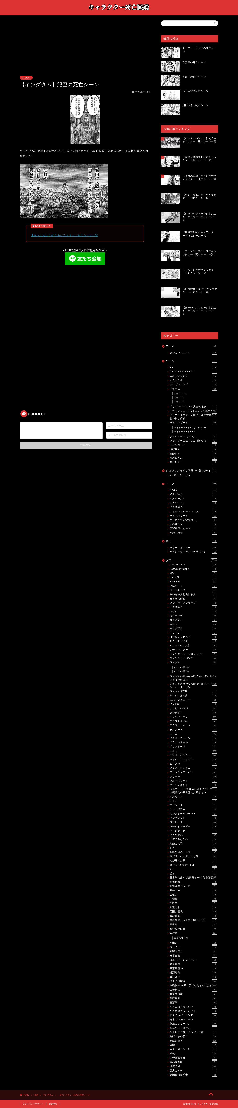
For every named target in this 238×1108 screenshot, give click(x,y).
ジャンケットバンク (193, 658)
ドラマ (191, 483)
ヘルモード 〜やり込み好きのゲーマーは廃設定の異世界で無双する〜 (193, 791)
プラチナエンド (193, 785)
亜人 (193, 847)
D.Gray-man (193, 564)
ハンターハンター (193, 755)
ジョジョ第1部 (181, 667)
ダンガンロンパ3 (193, 352)
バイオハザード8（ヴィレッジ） (190, 427)
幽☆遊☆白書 (193, 928)
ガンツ (193, 624)
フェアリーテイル (193, 768)
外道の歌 (193, 907)
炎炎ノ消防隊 (193, 981)
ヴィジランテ (192, 830)
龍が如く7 (193, 462)
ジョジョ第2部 (181, 671)
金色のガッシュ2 (192, 1049)
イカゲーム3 (193, 503)
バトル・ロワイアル (193, 759)
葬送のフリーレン (193, 1023)
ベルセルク (193, 796)
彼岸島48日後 (181, 938)
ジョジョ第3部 (193, 691)
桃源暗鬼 (193, 972)
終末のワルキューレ (193, 1019)
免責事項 (53, 1104)
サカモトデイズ (193, 641)
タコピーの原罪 (192, 708)
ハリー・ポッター (193, 547)
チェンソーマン (193, 717)
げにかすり (192, 586)
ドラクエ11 (180, 394)
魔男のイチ (192, 1070)
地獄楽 (193, 899)
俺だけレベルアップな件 (193, 856)
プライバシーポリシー (32, 1104)
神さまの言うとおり (193, 1006)
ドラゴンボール (193, 742)
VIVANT (192, 490)
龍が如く (193, 453)
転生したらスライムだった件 (193, 1032)
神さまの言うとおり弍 (193, 1011)
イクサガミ (193, 507)
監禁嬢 (192, 1002)
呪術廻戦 (193, 881)
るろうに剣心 (192, 598)
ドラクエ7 (179, 398)
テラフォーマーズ (193, 725)
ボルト (193, 801)
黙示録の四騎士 (193, 1074)
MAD (192, 573)
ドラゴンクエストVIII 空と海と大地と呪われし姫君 (193, 417)
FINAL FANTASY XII (193, 371)
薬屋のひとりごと (192, 1028)
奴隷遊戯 (193, 916)
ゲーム (191, 361)
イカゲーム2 (193, 498)
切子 (192, 873)
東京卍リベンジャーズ (193, 960)
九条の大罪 (193, 843)
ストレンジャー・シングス (193, 511)
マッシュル (192, 805)
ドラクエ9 (179, 402)
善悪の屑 (193, 890)
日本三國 (193, 955)
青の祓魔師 (192, 1062)
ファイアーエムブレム (192, 436)
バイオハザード (193, 422)
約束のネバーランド (193, 1015)
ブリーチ (193, 776)
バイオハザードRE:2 (184, 431)
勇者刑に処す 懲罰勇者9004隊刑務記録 (193, 877)
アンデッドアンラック (193, 603)
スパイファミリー (193, 700)
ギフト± (192, 632)
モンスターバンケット (192, 813)
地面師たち (193, 524)
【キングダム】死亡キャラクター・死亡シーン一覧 (64, 235)
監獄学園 (192, 998)
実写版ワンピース (192, 528)
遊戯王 (193, 1045)
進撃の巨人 (193, 1040)
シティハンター (193, 649)
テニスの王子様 (192, 721)
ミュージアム (193, 809)
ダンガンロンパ (193, 384)
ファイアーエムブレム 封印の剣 (192, 440)
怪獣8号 (193, 942)
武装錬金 (193, 977)
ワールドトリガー (193, 826)
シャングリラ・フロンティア (192, 654)
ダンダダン (193, 712)
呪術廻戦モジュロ (192, 886)
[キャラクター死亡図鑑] (119, 11)
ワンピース (193, 822)
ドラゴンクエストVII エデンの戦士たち (193, 411)
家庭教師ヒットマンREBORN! (193, 920)
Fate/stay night (193, 569)
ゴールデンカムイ (193, 637)
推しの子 (193, 947)
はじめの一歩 (192, 590)
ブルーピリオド (192, 780)
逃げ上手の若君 (193, 1036)
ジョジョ (193, 662)
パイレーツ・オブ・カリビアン (193, 552)
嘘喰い (193, 894)
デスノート (193, 729)
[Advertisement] (85, 50)
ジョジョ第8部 (193, 695)
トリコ (193, 734)
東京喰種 (193, 964)
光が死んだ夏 (192, 860)
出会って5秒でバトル (193, 865)
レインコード (193, 445)
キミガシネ (193, 380)
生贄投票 (192, 989)
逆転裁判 (193, 449)
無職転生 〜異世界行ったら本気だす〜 (193, 985)
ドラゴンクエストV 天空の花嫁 (192, 406)
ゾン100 (193, 704)
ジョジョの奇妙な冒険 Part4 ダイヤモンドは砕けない (193, 678)
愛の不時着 (192, 533)
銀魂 (193, 1053)
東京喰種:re (193, 968)
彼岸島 (193, 933)
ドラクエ (193, 388)
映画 (191, 541)
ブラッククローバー (193, 772)
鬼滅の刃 (193, 1066)
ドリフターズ (192, 746)
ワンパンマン (193, 818)
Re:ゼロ (192, 577)
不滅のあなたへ (193, 839)
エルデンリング (193, 376)
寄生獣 (192, 924)
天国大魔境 (193, 911)
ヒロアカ (193, 763)
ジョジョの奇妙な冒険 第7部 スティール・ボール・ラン (190, 473)
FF (193, 367)
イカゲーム (192, 494)
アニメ (191, 346)
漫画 (191, 560)
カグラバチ (193, 615)
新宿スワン (192, 951)
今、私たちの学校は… (193, 520)
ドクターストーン (193, 738)
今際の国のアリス (193, 852)
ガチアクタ (192, 620)
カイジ (193, 611)
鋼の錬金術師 (193, 1057)
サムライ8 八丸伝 (192, 645)
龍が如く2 (192, 458)
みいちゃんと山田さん (192, 594)
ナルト (193, 751)
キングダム (26, 78)
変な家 (192, 903)
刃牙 (192, 869)
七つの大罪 (193, 835)
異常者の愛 (192, 994)
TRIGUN (192, 581)
